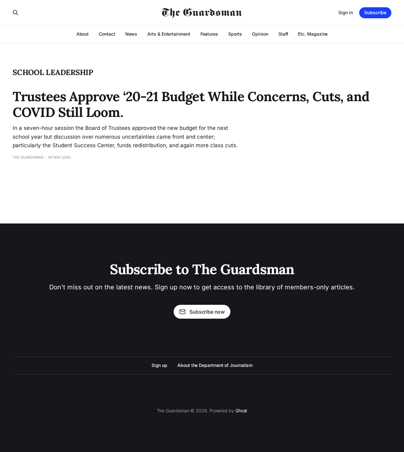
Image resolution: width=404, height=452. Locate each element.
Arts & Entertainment (168, 34)
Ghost (241, 410)
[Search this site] (15, 12)
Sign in (345, 12)
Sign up (159, 365)
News (131, 34)
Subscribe (375, 12)
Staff (283, 34)
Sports (235, 34)
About (82, 34)
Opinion (260, 34)
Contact (107, 34)
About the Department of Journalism (214, 365)
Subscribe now (207, 312)
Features (209, 34)
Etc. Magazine (313, 34)
